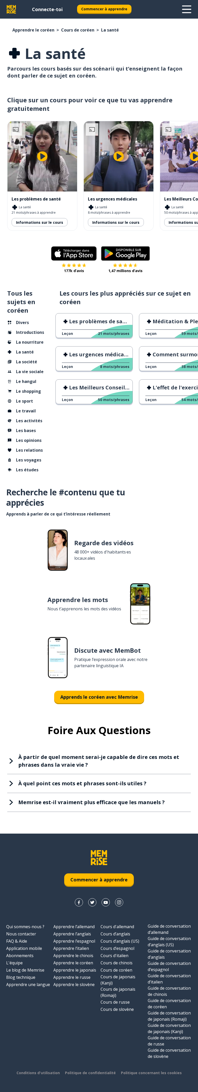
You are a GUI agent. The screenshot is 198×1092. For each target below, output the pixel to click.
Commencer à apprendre (104, 8)
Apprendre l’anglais (72, 934)
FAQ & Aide (16, 941)
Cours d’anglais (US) (120, 941)
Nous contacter (21, 934)
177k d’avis (74, 270)
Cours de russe (115, 1002)
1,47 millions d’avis (125, 270)
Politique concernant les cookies (151, 1072)
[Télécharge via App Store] (74, 253)
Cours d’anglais (115, 934)
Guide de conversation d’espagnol (169, 966)
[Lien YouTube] (106, 902)
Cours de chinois (117, 963)
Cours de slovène (117, 1009)
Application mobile (24, 948)
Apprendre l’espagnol (74, 941)
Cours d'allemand (117, 926)
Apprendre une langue (28, 984)
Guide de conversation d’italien (169, 979)
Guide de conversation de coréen (169, 1004)
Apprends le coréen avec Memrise (99, 697)
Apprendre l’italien (71, 948)
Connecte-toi (47, 9)
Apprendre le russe (71, 977)
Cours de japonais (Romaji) (118, 992)
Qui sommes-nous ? (25, 926)
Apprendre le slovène (74, 984)
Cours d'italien (114, 955)
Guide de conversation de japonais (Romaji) (169, 1016)
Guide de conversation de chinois (169, 991)
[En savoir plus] (186, 9)
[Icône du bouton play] (42, 156)
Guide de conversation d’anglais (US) (169, 942)
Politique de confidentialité (90, 1072)
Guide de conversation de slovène (169, 1053)
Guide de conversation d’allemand (169, 929)
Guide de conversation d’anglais (169, 954)
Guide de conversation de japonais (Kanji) (169, 1028)
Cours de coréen (77, 30)
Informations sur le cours (39, 222)
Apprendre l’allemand (74, 926)
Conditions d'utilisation (38, 1072)
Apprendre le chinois (73, 955)
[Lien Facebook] (79, 902)
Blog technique (20, 977)
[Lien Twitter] (92, 902)
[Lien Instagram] (119, 902)
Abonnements (20, 955)
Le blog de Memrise (25, 970)
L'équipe (14, 963)
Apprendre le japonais (74, 970)
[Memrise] (11, 9)
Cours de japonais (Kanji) (118, 980)
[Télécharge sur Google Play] (125, 253)
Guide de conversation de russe (169, 1041)
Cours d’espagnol (117, 948)
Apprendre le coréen (33, 30)
